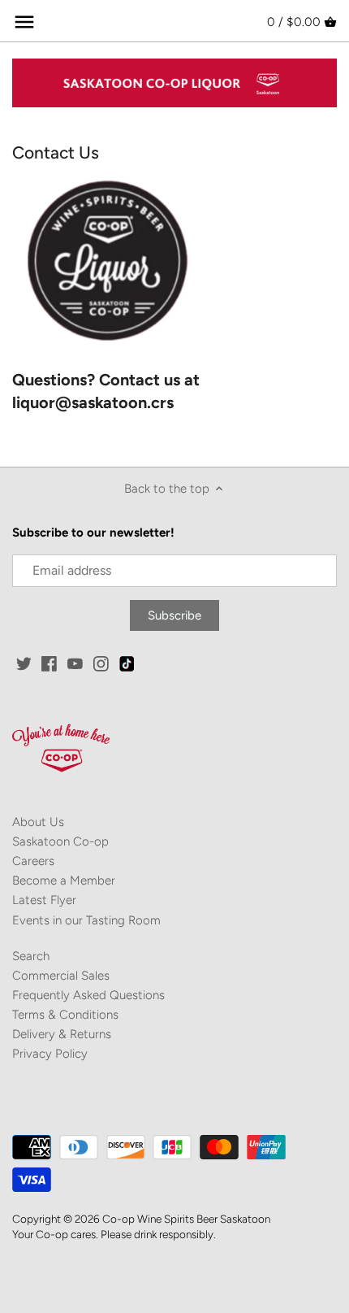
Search (31, 956)
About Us (38, 822)
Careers (33, 861)
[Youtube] (75, 663)
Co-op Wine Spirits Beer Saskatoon (186, 1218)
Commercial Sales (61, 975)
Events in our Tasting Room (86, 920)
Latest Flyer (44, 900)
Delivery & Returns (61, 1034)
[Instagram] (101, 663)
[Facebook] (49, 663)
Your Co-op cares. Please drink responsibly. (114, 1234)
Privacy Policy (50, 1053)
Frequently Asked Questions (88, 995)
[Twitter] (24, 663)
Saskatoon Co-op (60, 841)
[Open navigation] (24, 22)
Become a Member (63, 880)
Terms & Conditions (65, 1014)
